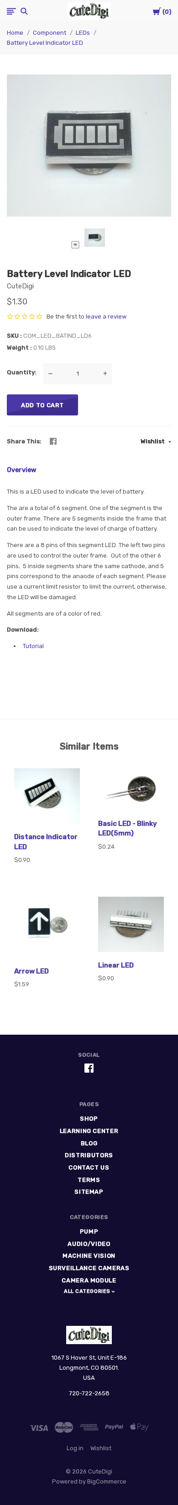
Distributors (89, 1155)
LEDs (83, 32)
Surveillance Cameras (89, 1268)
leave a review (106, 316)
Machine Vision (89, 1255)
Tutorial (33, 646)
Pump (89, 1231)
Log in (75, 1448)
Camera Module (89, 1280)
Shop (89, 1118)
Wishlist (153, 441)
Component (49, 32)
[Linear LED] (131, 926)
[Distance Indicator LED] (47, 797)
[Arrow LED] (47, 929)
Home (15, 32)
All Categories (88, 1291)
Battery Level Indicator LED (45, 42)
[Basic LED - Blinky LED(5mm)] (131, 791)
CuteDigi (20, 286)
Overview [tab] (21, 470)
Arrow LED (31, 971)
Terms (89, 1179)
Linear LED (116, 965)
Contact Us (89, 1167)
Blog (89, 1143)
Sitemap (89, 1191)
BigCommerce (106, 1481)
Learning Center (89, 1130)
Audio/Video (89, 1243)
